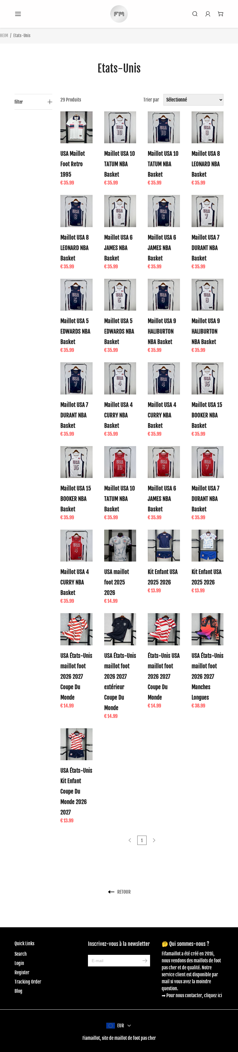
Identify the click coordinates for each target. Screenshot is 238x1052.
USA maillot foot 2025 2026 (116, 582)
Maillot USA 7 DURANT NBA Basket (205, 248)
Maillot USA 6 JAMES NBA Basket (118, 248)
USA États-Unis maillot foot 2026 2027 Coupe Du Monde (76, 676)
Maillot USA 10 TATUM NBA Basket (119, 164)
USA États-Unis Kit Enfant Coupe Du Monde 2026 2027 (76, 791)
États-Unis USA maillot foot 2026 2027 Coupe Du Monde (164, 676)
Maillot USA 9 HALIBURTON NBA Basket (162, 331)
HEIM (4, 35)
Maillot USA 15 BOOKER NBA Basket (207, 415)
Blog (18, 991)
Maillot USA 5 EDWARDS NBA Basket (75, 331)
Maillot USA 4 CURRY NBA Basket (118, 415)
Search (21, 954)
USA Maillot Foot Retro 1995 (72, 164)
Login (19, 963)
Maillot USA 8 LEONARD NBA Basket (206, 164)
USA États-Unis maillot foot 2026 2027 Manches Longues (207, 676)
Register (22, 972)
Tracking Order (28, 982)
